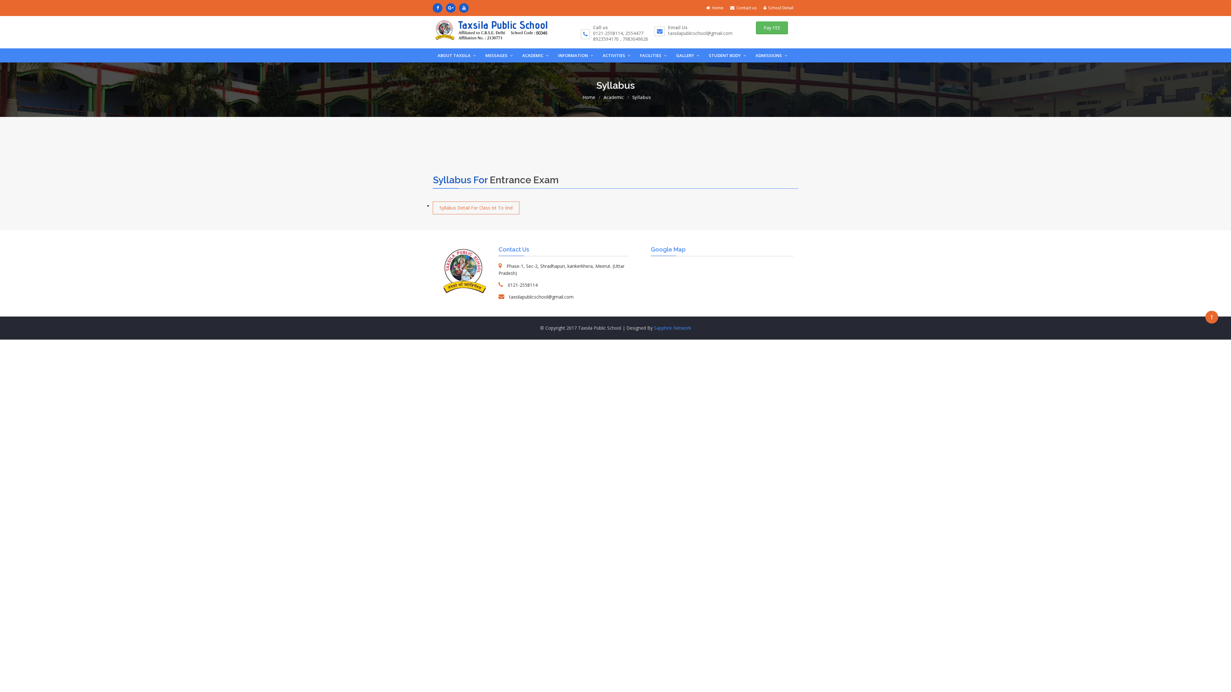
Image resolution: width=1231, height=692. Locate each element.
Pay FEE (772, 28)
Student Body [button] (725, 55)
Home (718, 8)
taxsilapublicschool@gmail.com (700, 33)
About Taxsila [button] (455, 55)
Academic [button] (533, 55)
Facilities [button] (651, 55)
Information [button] (573, 55)
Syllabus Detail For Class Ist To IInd (476, 208)
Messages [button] (496, 55)
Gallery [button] (685, 55)
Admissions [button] (769, 55)
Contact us (746, 8)
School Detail (780, 8)
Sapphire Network (672, 328)
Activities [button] (614, 55)
